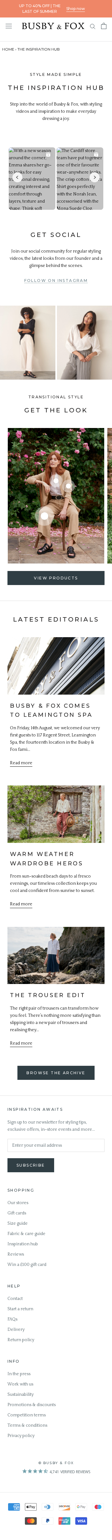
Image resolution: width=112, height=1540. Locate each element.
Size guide (17, 1223)
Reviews (15, 1254)
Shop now (75, 8)
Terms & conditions (27, 1425)
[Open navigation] (9, 25)
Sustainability (20, 1394)
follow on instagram (56, 280)
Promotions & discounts (31, 1404)
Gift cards (16, 1213)
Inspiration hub (22, 1244)
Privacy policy (21, 1435)
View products (56, 578)
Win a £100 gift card (26, 1264)
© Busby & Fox (56, 1463)
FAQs (12, 1319)
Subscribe (30, 1165)
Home (8, 49)
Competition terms (26, 1415)
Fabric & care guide (26, 1233)
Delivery (16, 1329)
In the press (18, 1373)
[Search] (93, 26)
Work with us (20, 1384)
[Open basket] (103, 26)
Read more (21, 762)
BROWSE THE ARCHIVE (55, 1072)
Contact (15, 1298)
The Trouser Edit (48, 995)
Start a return (20, 1308)
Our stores (17, 1202)
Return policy (20, 1339)
